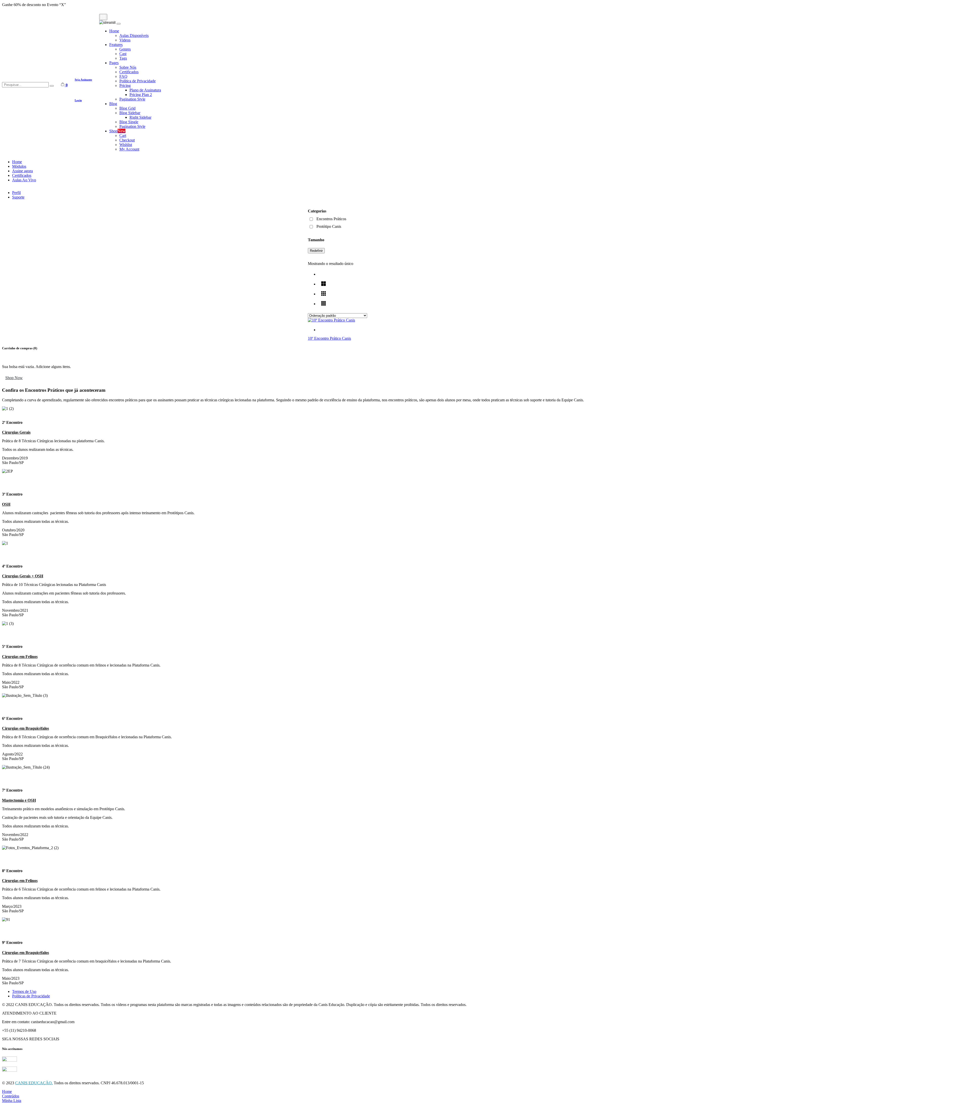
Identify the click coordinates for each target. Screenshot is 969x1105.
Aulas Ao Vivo (24, 180)
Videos (124, 40)
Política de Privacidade (137, 81)
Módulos (19, 166)
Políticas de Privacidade (31, 996)
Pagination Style (132, 99)
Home (114, 31)
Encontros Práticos (331, 219)
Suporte (18, 197)
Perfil (16, 192)
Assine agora (22, 171)
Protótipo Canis (328, 226)
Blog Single (128, 122)
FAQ (123, 76)
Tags (123, 58)
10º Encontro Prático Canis (329, 338)
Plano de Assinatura (145, 90)
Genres (125, 49)
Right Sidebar (140, 117)
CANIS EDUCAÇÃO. (34, 1083)
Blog (113, 104)
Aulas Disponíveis (134, 35)
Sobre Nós (127, 67)
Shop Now (14, 378)
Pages (114, 63)
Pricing (125, 85)
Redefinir (316, 251)
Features (116, 44)
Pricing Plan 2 (140, 94)
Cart (122, 135)
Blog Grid (127, 108)
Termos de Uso (24, 991)
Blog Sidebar (129, 113)
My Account (129, 149)
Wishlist (125, 144)
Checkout (127, 140)
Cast (122, 54)
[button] (484, 480)
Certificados (129, 72)
